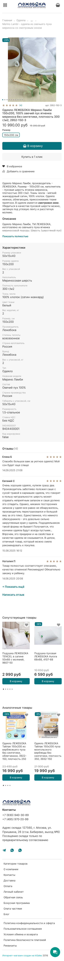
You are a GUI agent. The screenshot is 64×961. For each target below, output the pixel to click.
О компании (11, 869)
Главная (7, 20)
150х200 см (11, 135)
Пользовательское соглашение (23, 928)
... (32, 20)
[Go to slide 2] (4, 99)
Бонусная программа (17, 903)
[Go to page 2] (5, 689)
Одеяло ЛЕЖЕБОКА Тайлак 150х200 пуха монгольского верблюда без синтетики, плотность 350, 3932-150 (47, 751)
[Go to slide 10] (22, 99)
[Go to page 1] (3, 689)
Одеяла (20, 20)
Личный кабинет (14, 891)
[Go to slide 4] (9, 99)
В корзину (16, 681)
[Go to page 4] (9, 689)
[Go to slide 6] (13, 99)
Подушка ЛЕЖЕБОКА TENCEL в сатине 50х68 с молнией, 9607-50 (15, 658)
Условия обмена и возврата (21, 934)
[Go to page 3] (7, 689)
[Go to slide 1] (2, 99)
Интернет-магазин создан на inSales (22, 955)
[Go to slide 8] (17, 99)
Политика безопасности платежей (25, 939)
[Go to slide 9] (20, 99)
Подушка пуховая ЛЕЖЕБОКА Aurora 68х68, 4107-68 (45, 656)
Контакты (9, 874)
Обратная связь (13, 897)
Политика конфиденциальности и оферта (29, 923)
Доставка (9, 880)
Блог (6, 914)
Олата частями (13, 908)
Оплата (8, 886)
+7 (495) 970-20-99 (15, 819)
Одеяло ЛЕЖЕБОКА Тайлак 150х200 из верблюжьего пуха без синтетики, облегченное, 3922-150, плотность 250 (14, 751)
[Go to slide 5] (11, 99)
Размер (6, 130)
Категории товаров (15, 863)
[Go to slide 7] (15, 99)
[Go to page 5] (12, 689)
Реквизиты (10, 945)
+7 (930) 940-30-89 (15, 815)
